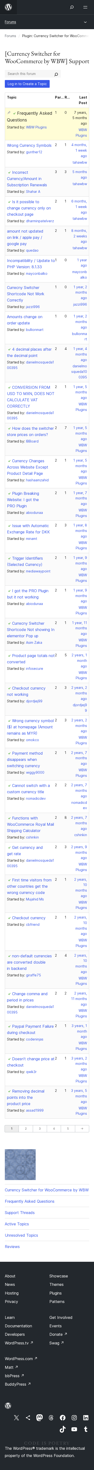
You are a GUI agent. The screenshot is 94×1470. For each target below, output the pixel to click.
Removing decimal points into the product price (25, 1097)
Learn (10, 1317)
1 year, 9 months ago (80, 563)
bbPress (14, 1375)
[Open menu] (86, 7)
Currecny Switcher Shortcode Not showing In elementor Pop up (30, 629)
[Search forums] (56, 74)
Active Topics (17, 1224)
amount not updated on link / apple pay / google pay (25, 237)
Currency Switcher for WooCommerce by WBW (47, 1190)
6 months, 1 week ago (79, 206)
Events (55, 1325)
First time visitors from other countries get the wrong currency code (29, 886)
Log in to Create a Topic (27, 84)
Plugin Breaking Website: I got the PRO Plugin (23, 499)
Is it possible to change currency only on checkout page (29, 208)
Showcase (58, 1276)
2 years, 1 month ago (79, 660)
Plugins (55, 1293)
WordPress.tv (19, 1343)
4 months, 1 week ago (79, 150)
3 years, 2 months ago (79, 1063)
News (10, 1284)
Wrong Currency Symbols (29, 145)
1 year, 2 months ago (80, 292)
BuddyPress (18, 1384)
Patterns (57, 1301)
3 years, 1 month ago (79, 1031)
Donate (58, 1334)
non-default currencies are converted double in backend (29, 962)
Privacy (11, 1301)
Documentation (18, 1325)
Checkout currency (29, 917)
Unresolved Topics (21, 1235)
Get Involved (61, 1317)
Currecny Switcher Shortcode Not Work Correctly (25, 293)
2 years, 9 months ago (79, 852)
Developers (15, 1334)
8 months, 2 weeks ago (79, 236)
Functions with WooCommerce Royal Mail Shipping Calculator (30, 824)
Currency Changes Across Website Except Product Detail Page (27, 467)
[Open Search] (72, 7)
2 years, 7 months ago (79, 758)
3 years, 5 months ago (79, 1096)
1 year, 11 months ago (79, 628)
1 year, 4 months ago (80, 354)
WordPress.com (21, 1358)
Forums (10, 22)
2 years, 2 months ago (79, 693)
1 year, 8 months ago (80, 530)
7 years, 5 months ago (79, 118)
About (10, 1276)
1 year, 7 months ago (80, 498)
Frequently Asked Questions (29, 1201)
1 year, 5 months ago (80, 392)
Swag (56, 1343)
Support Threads (20, 1212)
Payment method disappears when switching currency (25, 759)
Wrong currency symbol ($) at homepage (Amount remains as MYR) (30, 727)
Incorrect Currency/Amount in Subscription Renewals (27, 178)
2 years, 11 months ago (79, 998)
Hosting (12, 1293)
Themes (56, 1284)
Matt (11, 1367)
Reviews (12, 1246)
